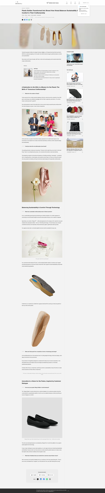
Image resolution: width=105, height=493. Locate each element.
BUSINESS (27, 8)
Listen (32, 17)
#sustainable (39, 15)
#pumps (29, 15)
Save (71, 3)
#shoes (26, 15)
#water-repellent (33, 15)
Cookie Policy (51, 491)
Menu (79, 3)
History (75, 3)
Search (67, 3)
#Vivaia (23, 15)
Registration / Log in (86, 2)
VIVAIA (43, 52)
